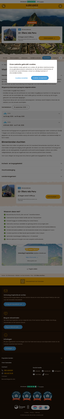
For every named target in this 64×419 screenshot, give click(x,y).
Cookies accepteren (40, 78)
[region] (32, 71)
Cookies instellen (21, 78)
